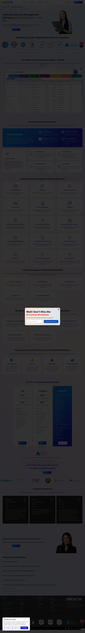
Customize (8, 627)
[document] (42, 316)
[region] (16, 624)
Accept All (24, 627)
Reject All (16, 627)
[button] (58, 309)
